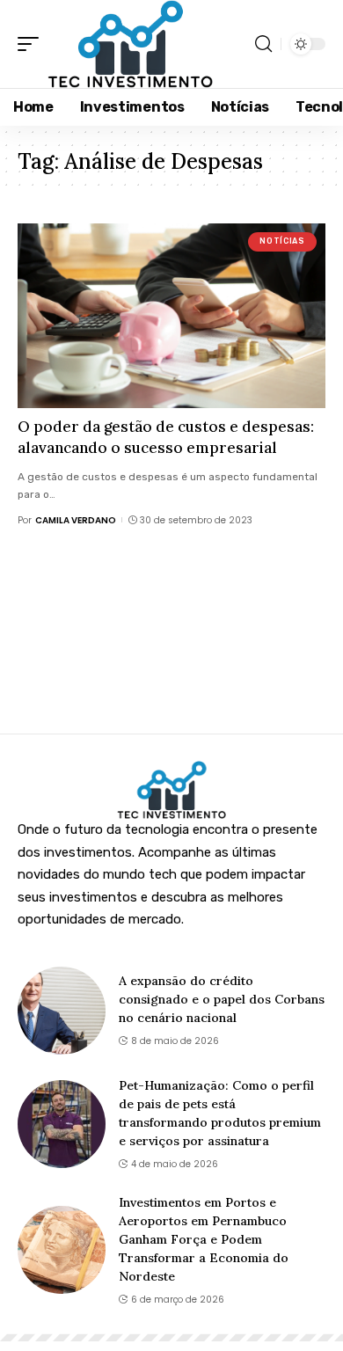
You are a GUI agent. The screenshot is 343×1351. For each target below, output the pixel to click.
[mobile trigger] (32, 44)
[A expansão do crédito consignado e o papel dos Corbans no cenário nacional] (62, 1011)
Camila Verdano (75, 520)
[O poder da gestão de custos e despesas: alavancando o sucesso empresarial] (171, 315)
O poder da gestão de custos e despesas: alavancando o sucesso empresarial (166, 437)
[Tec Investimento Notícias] (130, 44)
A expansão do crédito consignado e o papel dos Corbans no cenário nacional (222, 999)
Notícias (281, 241)
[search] (263, 44)
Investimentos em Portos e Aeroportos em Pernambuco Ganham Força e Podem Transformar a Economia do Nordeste (203, 1239)
